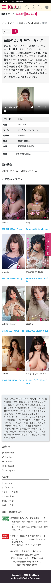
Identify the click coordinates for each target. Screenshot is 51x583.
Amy (28, 222)
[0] (48, 236)
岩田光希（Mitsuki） (35, 271)
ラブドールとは (9, 487)
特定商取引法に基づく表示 (27, 554)
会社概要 (14, 551)
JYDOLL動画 (32, 22)
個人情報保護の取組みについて (27, 561)
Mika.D (5, 222)
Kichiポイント (8, 483)
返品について (38, 558)
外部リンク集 (8, 505)
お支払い (37, 551)
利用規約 (25, 551)
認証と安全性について (27, 564)
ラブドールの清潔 (10, 491)
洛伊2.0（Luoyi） (9, 324)
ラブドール (36, 398)
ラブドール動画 (15, 22)
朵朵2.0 (29, 324)
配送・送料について (19, 558)
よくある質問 (8, 496)
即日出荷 (20, 13)
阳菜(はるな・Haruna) (36, 373)
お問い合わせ (8, 500)
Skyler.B (5, 271)
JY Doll (21, 119)
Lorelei (5, 373)
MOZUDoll (31, 13)
